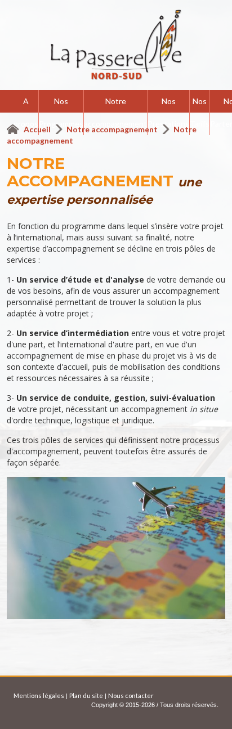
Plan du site (86, 695)
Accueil (38, 129)
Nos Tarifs (199, 112)
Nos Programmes (61, 112)
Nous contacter (131, 695)
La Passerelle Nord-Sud (116, 45)
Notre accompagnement (115, 112)
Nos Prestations (168, 112)
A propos (26, 112)
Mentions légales (39, 695)
